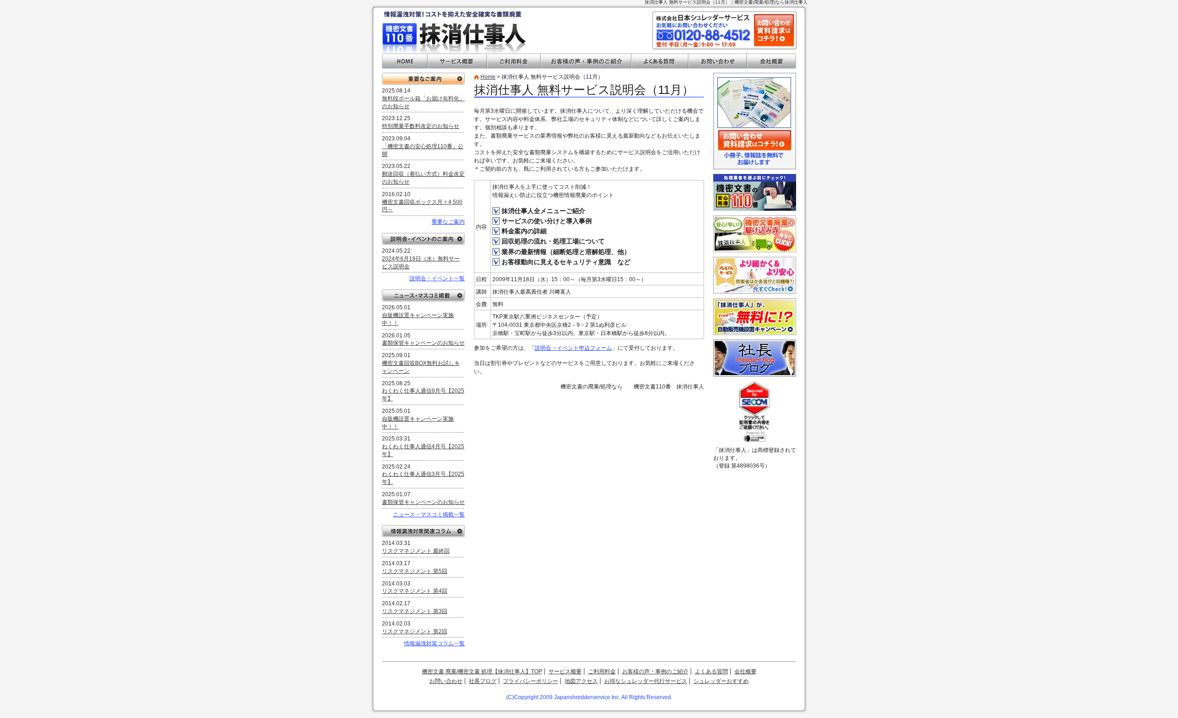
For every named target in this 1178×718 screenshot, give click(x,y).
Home (488, 77)
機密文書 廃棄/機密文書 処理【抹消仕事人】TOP (482, 671)
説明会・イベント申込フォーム (573, 348)
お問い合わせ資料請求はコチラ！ (774, 30)
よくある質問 (659, 61)
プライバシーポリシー (530, 681)
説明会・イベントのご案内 (423, 239)
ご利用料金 (514, 61)
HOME (404, 61)
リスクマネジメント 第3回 (414, 611)
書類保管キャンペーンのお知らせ (423, 343)
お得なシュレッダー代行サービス (645, 681)
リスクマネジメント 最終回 (416, 551)
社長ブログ (483, 681)
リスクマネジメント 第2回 (414, 631)
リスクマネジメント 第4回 (414, 591)
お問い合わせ (717, 61)
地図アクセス (581, 681)
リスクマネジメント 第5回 (414, 571)
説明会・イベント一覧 (437, 278)
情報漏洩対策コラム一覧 (434, 643)
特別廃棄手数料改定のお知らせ (420, 126)
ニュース (423, 295)
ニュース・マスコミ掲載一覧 (429, 514)
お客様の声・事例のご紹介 (586, 61)
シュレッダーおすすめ (721, 681)
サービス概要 (457, 61)
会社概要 (771, 61)
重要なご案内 (423, 79)
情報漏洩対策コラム (423, 531)
